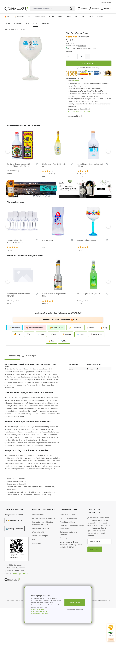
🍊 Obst (17, 334)
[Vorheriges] (7, 151)
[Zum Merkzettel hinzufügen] (36, 164)
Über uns (63, 538)
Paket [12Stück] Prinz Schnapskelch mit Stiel (15, 241)
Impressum (36, 543)
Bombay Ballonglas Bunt (86, 240)
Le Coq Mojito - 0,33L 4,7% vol (88, 294)
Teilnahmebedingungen (69, 518)
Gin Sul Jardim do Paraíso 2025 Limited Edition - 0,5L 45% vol (18, 165)
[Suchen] (71, 8)
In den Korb (22, 157)
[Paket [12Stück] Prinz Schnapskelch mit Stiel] (23, 221)
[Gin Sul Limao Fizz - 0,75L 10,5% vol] (58, 145)
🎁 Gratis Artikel (56, 327)
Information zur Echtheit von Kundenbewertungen (43, 523)
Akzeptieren (75, 602)
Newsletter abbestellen (68, 515)
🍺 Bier (51, 341)
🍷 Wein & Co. (96, 334)
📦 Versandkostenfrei (35, 327)
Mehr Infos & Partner (38, 609)
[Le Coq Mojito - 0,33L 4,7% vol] (93, 275)
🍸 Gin (29, 334)
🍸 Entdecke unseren (58, 319)
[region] (30, 57)
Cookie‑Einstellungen (40, 536)
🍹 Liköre (90, 327)
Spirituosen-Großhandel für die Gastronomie (72, 527)
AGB (33, 539)
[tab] (12, 356)
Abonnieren (94, 549)
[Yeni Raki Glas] (58, 221)
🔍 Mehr (64, 341)
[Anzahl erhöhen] (81, 56)
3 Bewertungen (83, 36)
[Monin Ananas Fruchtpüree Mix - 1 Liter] (58, 275)
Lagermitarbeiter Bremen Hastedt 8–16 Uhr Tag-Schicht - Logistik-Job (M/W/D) (71, 544)
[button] (111, 631)
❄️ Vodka (81, 334)
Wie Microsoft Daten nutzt (39, 613)
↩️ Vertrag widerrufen (14, 529)
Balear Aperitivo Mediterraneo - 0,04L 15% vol (19, 295)
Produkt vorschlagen (67, 522)
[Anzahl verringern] (68, 56)
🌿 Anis (53, 334)
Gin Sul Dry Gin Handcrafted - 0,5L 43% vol (90, 165)
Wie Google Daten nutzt (39, 611)
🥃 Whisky (67, 334)
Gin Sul (76, 81)
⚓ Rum (41, 334)
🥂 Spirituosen (75, 327)
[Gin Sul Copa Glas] (30, 57)
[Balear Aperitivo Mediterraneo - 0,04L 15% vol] (23, 275)
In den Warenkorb (88, 63)
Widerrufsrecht (38, 532)
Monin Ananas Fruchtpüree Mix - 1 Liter (54, 295)
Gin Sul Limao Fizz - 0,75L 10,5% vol (54, 165)
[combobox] (48, 8)
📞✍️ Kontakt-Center (14, 520)
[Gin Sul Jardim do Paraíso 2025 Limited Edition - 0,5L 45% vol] (23, 145)
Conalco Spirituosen (20, 573)
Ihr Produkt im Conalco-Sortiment (69, 533)
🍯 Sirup (103, 327)
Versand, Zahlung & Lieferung (43, 518)
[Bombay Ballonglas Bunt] (93, 221)
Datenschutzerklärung (40, 528)
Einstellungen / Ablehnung (75, 609)
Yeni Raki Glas (47, 240)
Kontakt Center (38, 515)
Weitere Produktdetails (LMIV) (79, 111)
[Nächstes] (108, 151)
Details (111, 639)
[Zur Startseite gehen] (17, 8)
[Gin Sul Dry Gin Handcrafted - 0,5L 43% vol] (93, 145)
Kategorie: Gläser (73, 116)
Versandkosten (82, 45)
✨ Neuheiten (14, 327)
